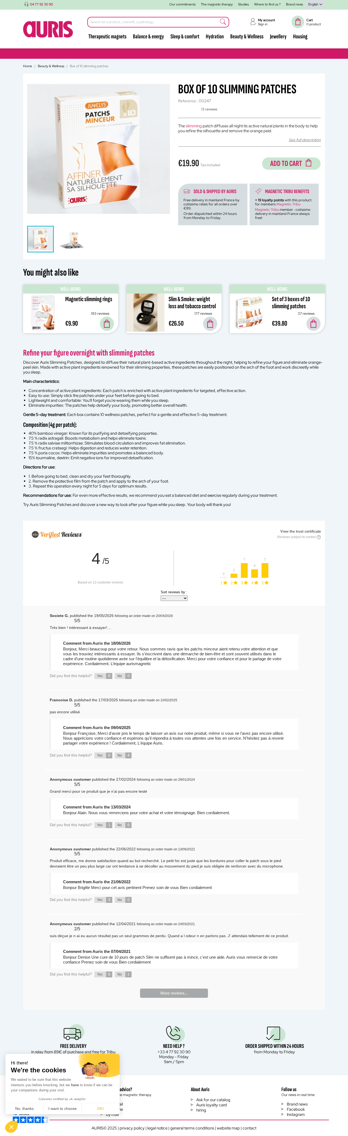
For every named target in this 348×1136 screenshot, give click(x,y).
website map (228, 1128)
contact (249, 1128)
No (123, 676)
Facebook (296, 1109)
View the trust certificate (300, 531)
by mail (112, 1114)
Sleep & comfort (184, 36)
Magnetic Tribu (288, 204)
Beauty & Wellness (246, 36)
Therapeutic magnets (107, 36)
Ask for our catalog (213, 1100)
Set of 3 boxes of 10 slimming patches (291, 302)
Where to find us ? (267, 4)
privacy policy (132, 1128)
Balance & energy (148, 36)
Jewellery (278, 36)
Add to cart (286, 163)
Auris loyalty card (211, 1105)
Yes (103, 676)
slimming (194, 126)
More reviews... (174, 993)
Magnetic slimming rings (88, 299)
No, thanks (24, 1108)
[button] (11, 1126)
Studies (243, 4)
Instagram (296, 1114)
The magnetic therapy (217, 4)
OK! (100, 1108)
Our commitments (182, 4)
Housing (300, 36)
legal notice (157, 1128)
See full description (305, 140)
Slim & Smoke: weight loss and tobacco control (192, 302)
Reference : (188, 101)
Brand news (294, 4)
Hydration (215, 36)
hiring (201, 1110)
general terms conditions (192, 1128)
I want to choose (62, 1108)
